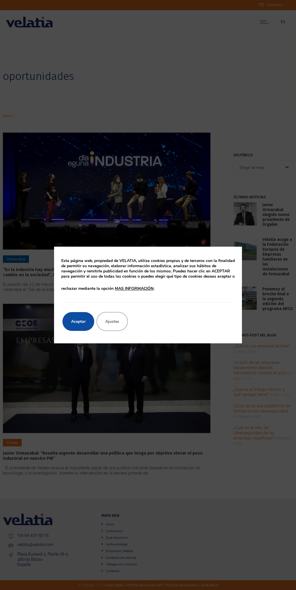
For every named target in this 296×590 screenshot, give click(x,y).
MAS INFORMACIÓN (134, 288)
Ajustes (112, 321)
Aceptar (78, 321)
